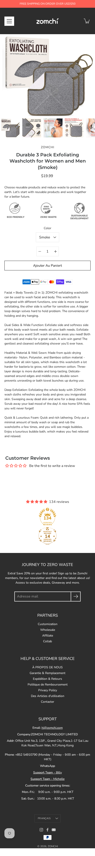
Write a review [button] (47, 473)
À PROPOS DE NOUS (47, 667)
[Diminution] (39, 251)
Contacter (47, 702)
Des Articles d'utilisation (47, 696)
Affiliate (47, 635)
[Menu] (9, 21)
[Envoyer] (76, 596)
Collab (47, 641)
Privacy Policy (47, 690)
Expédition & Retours (47, 679)
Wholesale (47, 630)
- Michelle (47, 779)
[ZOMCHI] (47, 21)
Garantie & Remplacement (47, 673)
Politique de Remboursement (48, 684)
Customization (47, 624)
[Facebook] (47, 830)
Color (47, 228)
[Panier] (87, 20)
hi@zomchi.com (52, 728)
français (44, 818)
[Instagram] (41, 830)
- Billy (47, 772)
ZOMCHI (53, 846)
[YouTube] (54, 830)
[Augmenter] (55, 251)
